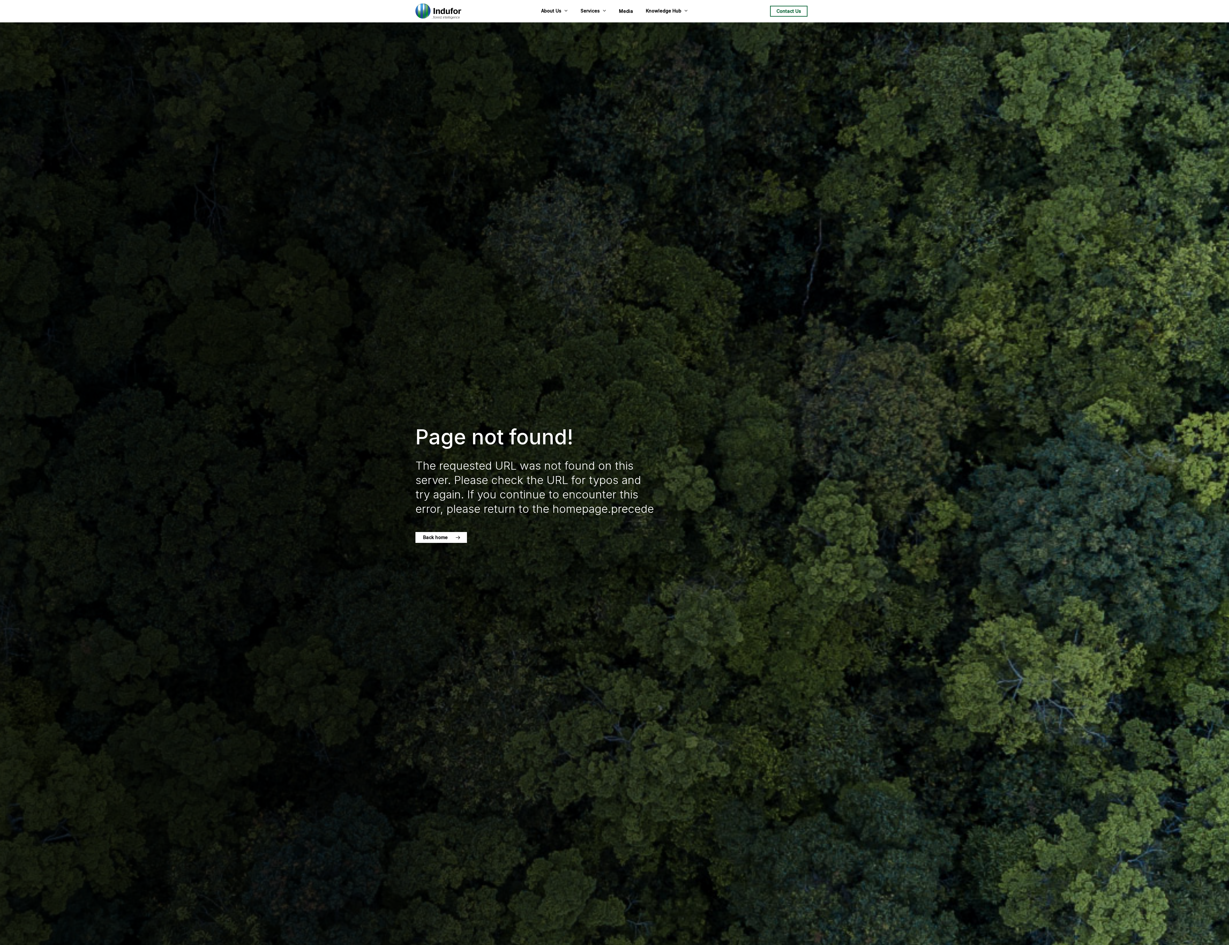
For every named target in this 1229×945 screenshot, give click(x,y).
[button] (441, 537)
